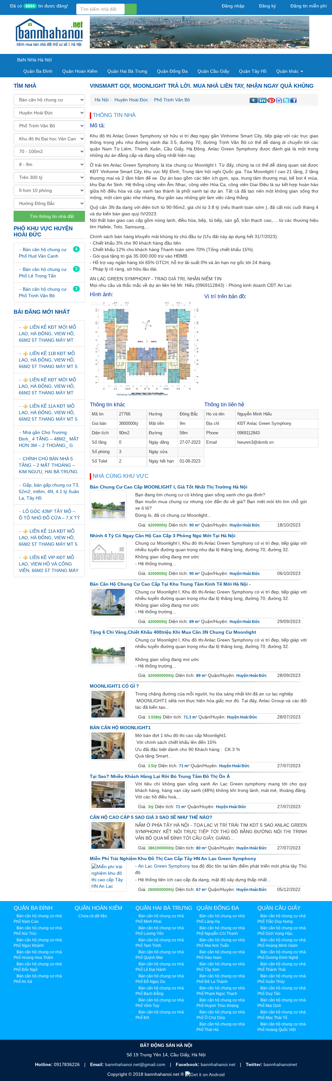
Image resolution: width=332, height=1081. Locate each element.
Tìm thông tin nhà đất (51, 216)
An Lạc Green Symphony (164, 866)
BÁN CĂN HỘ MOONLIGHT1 (120, 727)
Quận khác (288, 71)
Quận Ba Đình (38, 71)
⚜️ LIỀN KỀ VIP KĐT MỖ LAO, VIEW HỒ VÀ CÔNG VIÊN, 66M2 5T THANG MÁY (48, 564)
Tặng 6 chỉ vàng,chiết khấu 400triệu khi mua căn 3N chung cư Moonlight (173, 632)
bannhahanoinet (280, 1064)
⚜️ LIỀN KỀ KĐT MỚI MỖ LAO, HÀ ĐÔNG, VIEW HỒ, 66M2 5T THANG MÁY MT (47, 333)
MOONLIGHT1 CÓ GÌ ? (114, 686)
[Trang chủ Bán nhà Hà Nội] (49, 31)
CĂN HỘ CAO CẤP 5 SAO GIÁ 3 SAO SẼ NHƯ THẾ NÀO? (151, 817)
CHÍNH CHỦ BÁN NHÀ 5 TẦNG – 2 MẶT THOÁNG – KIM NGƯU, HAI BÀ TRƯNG (48, 465)
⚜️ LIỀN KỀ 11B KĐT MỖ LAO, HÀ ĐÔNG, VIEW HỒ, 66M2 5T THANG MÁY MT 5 (48, 360)
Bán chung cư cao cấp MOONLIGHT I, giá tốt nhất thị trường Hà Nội (168, 487)
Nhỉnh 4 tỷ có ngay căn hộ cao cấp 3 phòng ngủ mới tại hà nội (162, 535)
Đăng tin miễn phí (308, 5)
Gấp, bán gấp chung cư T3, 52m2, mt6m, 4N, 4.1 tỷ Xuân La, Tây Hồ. (49, 491)
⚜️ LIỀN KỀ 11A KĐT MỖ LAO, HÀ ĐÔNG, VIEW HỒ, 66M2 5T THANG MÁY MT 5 (48, 412)
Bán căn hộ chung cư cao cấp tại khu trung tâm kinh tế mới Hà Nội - (170, 584)
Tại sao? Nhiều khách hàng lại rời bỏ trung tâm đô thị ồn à (160, 776)
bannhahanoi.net (219, 1064)
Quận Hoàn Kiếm (80, 71)
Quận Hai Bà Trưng (127, 71)
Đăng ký (267, 5)
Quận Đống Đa (172, 71)
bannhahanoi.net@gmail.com (136, 1064)
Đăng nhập (232, 5)
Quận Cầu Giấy (213, 71)
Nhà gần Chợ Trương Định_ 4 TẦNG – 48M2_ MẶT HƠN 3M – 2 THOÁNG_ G (49, 439)
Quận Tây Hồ (253, 71)
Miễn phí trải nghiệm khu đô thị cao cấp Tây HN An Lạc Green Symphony (173, 858)
